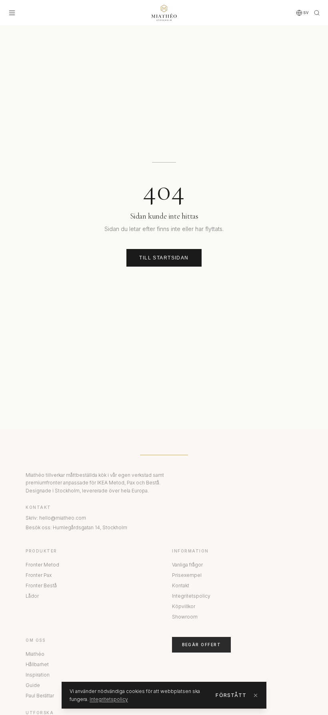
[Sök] (317, 13)
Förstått (231, 695)
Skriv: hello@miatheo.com (56, 518)
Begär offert (201, 644)
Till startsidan (164, 258)
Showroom (185, 617)
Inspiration (38, 675)
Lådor (32, 596)
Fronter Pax (39, 575)
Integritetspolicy (191, 596)
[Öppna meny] (12, 13)
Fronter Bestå (41, 585)
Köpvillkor (183, 606)
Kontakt (180, 585)
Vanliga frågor (187, 565)
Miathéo (35, 654)
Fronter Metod (42, 565)
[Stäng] (255, 695)
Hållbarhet (37, 664)
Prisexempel (187, 575)
